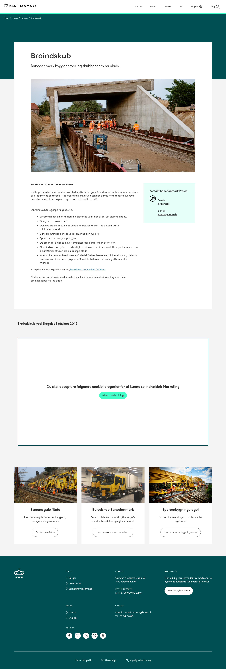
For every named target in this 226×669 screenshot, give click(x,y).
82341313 (163, 204)
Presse (168, 6)
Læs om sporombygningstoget (181, 532)
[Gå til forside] (24, 605)
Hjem (6, 18)
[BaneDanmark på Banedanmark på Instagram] (78, 637)
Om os (138, 6)
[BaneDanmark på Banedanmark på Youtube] (103, 637)
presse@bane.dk (167, 214)
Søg (213, 6)
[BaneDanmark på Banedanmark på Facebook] (69, 637)
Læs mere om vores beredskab (113, 532)
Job (181, 6)
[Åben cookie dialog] (113, 395)
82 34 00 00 (126, 616)
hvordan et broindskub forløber (87, 269)
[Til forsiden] (20, 5)
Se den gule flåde (45, 532)
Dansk (72, 612)
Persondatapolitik (83, 660)
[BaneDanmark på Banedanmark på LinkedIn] (86, 637)
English (194, 6)
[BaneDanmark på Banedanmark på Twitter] (94, 637)
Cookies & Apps (108, 660)
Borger (72, 577)
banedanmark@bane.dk (137, 612)
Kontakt (153, 6)
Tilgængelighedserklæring (138, 660)
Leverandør (75, 583)
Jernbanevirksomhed (81, 588)
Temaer (24, 18)
